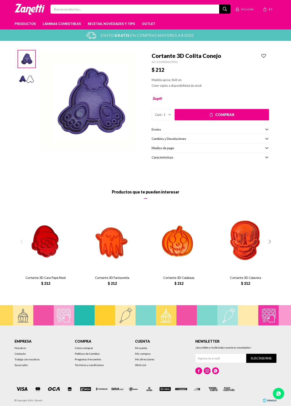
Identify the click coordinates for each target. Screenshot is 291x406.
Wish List (140, 365)
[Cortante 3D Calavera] (245, 241)
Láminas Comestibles (62, 24)
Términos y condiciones (89, 365)
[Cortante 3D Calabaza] (179, 241)
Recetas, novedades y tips (111, 24)
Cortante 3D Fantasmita (112, 278)
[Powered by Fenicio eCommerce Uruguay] (269, 400)
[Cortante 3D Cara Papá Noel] (46, 241)
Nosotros (20, 348)
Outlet (148, 24)
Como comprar (84, 348)
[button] (269, 242)
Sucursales (21, 365)
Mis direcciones (145, 359)
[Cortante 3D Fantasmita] (112, 241)
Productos (25, 24)
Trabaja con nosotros (27, 359)
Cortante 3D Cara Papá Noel (45, 278)
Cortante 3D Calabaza (178, 278)
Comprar (224, 114)
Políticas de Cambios (87, 353)
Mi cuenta (141, 348)
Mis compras (143, 353)
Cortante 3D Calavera (245, 278)
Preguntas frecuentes (88, 359)
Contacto (20, 353)
